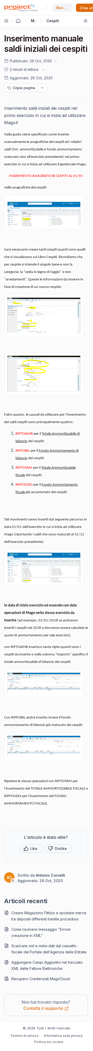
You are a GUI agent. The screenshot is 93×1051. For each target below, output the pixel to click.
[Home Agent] (18, 20)
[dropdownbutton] (42, 88)
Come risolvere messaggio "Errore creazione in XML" (41, 932)
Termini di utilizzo (24, 1036)
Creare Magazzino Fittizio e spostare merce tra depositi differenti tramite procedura (48, 916)
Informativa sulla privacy (63, 1036)
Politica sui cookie (48, 1042)
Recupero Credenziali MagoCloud (40, 979)
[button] (31, 848)
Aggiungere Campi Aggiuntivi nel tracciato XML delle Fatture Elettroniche (47, 965)
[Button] (58, 848)
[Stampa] (85, 21)
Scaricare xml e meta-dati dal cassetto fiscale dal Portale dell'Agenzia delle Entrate (49, 949)
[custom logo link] (21, 8)
